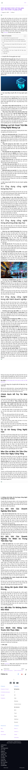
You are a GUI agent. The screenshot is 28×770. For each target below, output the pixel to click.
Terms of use (6, 767)
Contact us (16, 731)
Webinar (2, 731)
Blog (2, 728)
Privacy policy (22, 767)
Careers (15, 734)
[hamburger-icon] (25, 3)
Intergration (3, 698)
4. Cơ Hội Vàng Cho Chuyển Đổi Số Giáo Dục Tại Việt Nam (14, 45)
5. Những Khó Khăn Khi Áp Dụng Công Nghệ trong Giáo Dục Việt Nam (14, 48)
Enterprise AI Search (5, 689)
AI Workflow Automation (5, 692)
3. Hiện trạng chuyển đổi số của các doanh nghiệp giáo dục (14, 41)
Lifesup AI (5, 32)
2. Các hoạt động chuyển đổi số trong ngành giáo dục (14, 39)
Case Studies (3, 734)
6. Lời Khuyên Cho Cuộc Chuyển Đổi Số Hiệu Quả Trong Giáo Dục (14, 51)
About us (16, 728)
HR (14, 695)
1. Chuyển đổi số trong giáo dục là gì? (10, 37)
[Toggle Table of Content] (24, 36)
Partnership (16, 737)
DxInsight (2, 695)
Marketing (16, 701)
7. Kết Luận (5, 53)
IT (14, 692)
